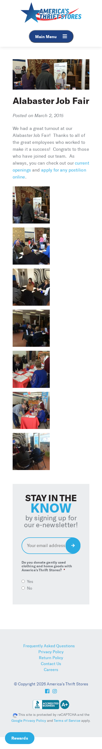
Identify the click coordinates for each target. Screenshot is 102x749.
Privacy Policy (50, 651)
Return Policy (51, 657)
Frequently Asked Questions (49, 646)
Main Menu (46, 36)
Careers (51, 669)
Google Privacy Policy (28, 721)
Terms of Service (67, 721)
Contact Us (51, 663)
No (29, 588)
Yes (30, 581)
